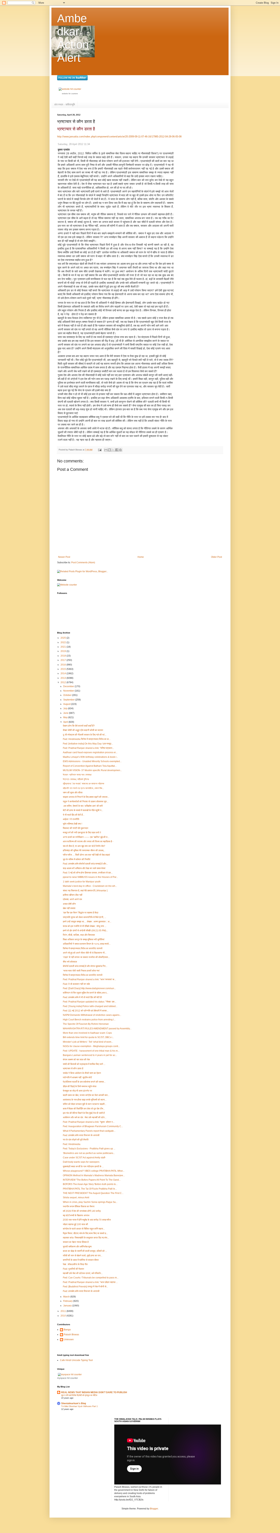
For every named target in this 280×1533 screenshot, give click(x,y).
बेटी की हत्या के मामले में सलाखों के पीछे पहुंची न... (83, 810)
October (67, 695)
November (69, 690)
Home (141, 557)
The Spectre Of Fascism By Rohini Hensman (86, 1024)
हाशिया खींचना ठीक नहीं (72, 895)
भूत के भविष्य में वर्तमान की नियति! (76, 859)
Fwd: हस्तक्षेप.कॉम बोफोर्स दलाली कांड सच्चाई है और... (85, 863)
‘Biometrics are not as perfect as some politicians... (89, 1153)
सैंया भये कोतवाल (70, 961)
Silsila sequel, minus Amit (76, 1197)
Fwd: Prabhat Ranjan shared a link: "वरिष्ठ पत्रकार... (88, 748)
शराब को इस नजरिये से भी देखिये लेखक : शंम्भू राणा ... (84, 926)
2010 (63, 1315)
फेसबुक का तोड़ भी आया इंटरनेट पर (77, 1090)
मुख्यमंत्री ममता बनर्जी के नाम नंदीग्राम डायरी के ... (83, 1166)
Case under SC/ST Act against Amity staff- (84, 1157)
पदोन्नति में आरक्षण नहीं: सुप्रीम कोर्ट (77, 1077)
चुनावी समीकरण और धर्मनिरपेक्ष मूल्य (77, 1246)
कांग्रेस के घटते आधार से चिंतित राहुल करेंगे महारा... (84, 1228)
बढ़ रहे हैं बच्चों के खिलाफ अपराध (76, 1215)
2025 (63, 638)
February (68, 1301)
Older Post (216, 557)
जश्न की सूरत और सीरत (72, 792)
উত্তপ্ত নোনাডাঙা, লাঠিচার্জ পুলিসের (76, 779)
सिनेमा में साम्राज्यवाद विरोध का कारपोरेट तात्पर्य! (82, 948)
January (67, 1305)
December (69, 686)
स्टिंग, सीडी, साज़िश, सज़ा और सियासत (79, 935)
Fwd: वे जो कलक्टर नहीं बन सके (76, 984)
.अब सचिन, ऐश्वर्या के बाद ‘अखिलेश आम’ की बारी (83, 806)
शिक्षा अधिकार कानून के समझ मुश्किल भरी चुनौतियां (83, 939)
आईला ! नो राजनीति (71, 819)
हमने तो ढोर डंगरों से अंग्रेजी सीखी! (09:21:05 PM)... (85, 930)
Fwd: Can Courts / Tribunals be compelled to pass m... (90, 1277)
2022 (63, 642)
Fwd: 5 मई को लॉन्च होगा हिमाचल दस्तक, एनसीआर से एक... (88, 872)
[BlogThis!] (109, 450)
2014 (63, 673)
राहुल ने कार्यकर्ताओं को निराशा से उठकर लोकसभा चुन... (85, 801)
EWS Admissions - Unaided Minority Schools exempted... (92, 761)
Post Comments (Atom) (83, 562)
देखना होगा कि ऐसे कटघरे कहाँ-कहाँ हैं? (79, 725)
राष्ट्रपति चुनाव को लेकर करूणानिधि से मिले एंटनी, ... (84, 917)
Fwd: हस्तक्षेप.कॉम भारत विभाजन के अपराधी (81, 1135)
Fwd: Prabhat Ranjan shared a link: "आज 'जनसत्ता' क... (89, 979)
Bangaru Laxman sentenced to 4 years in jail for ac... (90, 1055)
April (66, 722)
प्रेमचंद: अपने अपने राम (72, 899)
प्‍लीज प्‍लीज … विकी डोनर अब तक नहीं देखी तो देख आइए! (86, 854)
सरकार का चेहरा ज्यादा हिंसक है (76, 1242)
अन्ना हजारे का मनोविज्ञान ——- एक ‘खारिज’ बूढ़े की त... (86, 837)
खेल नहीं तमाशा (69, 908)
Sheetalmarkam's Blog (73, 1403)
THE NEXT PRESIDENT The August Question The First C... (93, 1193)
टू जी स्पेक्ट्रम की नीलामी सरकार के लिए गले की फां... (84, 734)
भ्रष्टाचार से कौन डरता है (76, 129)
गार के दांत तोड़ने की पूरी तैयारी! (76, 1139)
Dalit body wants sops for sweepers (81, 1162)
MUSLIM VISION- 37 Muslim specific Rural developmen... (92, 770)
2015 (63, 669)
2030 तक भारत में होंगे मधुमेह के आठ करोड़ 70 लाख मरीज (87, 1219)
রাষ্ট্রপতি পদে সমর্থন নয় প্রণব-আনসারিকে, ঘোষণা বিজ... (83, 788)
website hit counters (70, 94)
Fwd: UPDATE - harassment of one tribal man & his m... (91, 1050)
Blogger (154, 1508)
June (66, 713)
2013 (63, 678)
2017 (63, 660)
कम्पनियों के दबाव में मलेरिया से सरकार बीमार (81, 1260)
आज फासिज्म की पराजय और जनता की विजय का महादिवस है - (88, 841)
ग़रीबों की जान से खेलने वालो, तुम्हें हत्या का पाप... (82, 1255)
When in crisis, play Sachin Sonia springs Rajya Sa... (90, 1202)
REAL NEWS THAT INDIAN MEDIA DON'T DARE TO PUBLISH (94, 1392)
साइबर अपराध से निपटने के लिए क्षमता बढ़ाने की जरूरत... (86, 797)
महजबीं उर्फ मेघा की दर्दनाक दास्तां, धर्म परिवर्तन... (83, 1273)
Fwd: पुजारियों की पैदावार (73, 1269)
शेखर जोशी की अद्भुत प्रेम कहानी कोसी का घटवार (83, 730)
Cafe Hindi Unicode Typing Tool (76, 1360)
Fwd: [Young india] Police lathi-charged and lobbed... (90, 1006)
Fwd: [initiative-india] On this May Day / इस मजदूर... (88, 743)
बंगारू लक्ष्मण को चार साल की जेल (76, 1059)
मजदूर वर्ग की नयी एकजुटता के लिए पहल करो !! (82, 832)
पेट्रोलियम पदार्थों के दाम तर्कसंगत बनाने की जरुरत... (84, 1081)
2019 (63, 651)
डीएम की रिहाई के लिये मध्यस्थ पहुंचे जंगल (79, 1086)
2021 (63, 646)
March (66, 1296)
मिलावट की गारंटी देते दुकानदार (75, 828)
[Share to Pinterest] (120, 450)
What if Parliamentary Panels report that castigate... (89, 1131)
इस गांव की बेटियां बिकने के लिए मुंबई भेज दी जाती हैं (84, 1113)
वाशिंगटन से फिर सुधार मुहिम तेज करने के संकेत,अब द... (85, 992)
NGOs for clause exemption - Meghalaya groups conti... (91, 1046)
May (65, 717)
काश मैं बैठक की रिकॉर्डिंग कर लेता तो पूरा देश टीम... (84, 1108)
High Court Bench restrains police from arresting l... (89, 1019)
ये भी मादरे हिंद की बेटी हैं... (73, 815)
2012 (63, 682)
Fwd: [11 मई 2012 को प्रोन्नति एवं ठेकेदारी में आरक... (85, 1010)
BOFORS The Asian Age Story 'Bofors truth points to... (90, 1184)
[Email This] (106, 450)
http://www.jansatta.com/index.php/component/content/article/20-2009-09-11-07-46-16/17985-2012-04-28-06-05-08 (119, 136)
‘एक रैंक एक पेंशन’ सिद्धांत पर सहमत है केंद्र (80, 912)
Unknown (69, 1339)
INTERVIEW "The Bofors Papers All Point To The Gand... (92, 1179)
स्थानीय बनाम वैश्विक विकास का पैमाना (78, 1206)
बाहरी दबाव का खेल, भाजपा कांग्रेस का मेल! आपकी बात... (86, 1095)
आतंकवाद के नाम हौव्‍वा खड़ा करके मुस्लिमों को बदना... (84, 1099)
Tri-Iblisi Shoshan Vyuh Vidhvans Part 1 (79, 1406)
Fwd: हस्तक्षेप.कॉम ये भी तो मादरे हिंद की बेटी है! (82, 997)
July (65, 708)
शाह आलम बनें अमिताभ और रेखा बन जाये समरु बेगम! (84, 868)
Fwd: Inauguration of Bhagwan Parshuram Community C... (93, 1126)
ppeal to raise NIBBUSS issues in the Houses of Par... (90, 877)
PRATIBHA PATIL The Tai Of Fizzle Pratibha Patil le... (90, 1188)
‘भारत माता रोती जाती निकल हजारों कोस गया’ (81, 970)
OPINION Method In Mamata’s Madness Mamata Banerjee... (94, 1175)
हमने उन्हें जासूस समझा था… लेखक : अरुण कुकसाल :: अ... (87, 921)
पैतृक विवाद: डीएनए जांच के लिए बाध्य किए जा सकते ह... (85, 1233)
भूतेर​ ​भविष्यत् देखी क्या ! (72, 823)
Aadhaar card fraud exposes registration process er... (90, 752)
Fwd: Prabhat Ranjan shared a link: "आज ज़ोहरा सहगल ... (90, 1282)
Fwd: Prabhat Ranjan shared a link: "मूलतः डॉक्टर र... (88, 1122)
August (67, 704)
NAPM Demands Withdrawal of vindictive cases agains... (92, 1015)
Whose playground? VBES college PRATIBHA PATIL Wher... (93, 1171)
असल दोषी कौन (69, 904)
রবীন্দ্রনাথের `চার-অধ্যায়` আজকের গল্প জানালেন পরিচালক (83, 783)
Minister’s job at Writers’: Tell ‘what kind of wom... (88, 1042)
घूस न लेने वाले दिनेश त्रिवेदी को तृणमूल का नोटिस (79, 1395)
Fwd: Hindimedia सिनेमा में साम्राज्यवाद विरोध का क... (86, 739)
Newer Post (64, 557)
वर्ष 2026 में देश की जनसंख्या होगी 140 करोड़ (82, 1211)
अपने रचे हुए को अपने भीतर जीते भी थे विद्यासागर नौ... (84, 952)
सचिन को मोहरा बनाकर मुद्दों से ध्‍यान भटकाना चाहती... (84, 1104)
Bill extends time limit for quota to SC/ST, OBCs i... (88, 1037)
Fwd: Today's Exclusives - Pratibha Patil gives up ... (89, 1148)
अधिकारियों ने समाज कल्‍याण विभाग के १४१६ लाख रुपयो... (86, 944)
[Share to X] (113, 450)
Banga (67, 1329)
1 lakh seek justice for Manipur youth (82, 881)
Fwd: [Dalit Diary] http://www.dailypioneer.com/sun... (89, 988)
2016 (63, 664)
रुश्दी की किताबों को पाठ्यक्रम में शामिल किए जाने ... (84, 1064)
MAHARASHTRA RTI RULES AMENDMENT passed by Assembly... (97, 1028)
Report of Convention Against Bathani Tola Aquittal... (90, 766)
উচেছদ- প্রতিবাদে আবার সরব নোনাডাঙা (77, 774)
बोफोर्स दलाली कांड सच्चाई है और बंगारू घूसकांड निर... (85, 966)
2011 (63, 1311)
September (69, 699)
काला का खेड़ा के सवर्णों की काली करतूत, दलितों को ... (85, 1251)
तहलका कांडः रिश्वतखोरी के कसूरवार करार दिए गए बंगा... (86, 1237)
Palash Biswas (71, 1334)
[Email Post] (99, 450)
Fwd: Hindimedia (71, 1144)
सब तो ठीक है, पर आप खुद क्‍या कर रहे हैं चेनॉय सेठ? (84, 846)
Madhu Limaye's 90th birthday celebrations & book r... (90, 757)
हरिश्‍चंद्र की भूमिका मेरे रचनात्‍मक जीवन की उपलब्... (84, 850)
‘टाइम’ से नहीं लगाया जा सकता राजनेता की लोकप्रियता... (86, 957)
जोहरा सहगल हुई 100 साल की (75, 1224)
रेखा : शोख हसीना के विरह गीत (75, 1264)
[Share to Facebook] (117, 450)
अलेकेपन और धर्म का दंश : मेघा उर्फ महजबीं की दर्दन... (84, 1117)
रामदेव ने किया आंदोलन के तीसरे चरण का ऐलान (82, 1073)
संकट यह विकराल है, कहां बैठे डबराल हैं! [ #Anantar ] (85, 890)
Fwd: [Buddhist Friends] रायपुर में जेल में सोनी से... (85, 1286)
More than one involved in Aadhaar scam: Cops (87, 1033)
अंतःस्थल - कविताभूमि (64, 104)
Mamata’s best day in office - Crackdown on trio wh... (90, 886)
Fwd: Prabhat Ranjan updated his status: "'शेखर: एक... (89, 1001)
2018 (63, 655)
